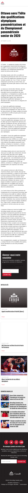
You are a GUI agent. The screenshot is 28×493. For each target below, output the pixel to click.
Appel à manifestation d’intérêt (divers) (13, 311)
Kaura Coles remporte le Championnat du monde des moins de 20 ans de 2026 (17, 397)
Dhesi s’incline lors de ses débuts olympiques (11, 380)
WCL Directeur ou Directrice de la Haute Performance (13, 346)
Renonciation (23, 484)
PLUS (3, 317)
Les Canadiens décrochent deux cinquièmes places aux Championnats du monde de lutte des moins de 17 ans (18, 415)
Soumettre (6, 274)
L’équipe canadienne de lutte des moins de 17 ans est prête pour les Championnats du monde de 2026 (18, 424)
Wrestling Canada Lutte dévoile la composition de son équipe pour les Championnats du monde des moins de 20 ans (18, 406)
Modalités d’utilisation (13, 482)
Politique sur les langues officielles (9, 484)
